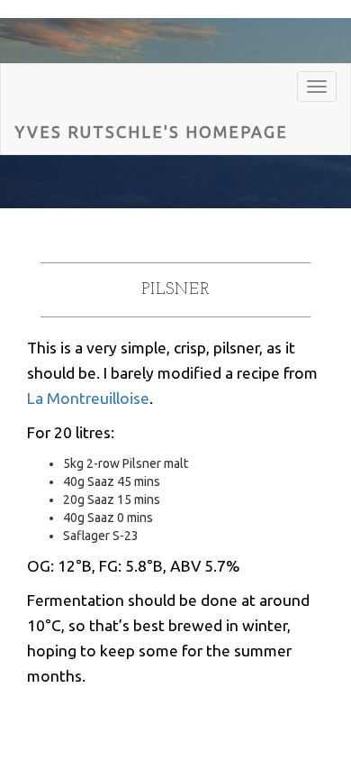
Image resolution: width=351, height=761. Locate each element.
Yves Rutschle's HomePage (151, 132)
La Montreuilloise (88, 398)
